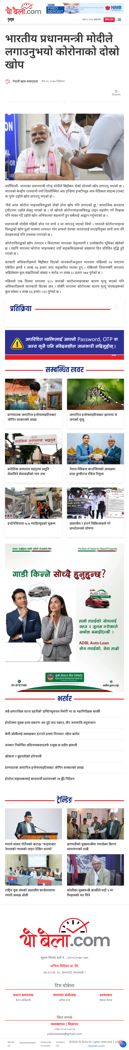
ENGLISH (109, 19)
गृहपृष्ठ (11, 19)
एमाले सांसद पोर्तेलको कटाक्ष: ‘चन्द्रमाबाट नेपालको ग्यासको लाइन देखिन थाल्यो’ (30, 846)
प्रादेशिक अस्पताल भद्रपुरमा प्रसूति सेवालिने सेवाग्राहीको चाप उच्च (28, 471)
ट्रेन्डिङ (64, 800)
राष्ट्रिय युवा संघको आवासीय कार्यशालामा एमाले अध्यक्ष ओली (30, 893)
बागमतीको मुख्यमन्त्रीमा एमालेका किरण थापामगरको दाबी (91, 846)
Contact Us (60, 1044)
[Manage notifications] (121, 1042)
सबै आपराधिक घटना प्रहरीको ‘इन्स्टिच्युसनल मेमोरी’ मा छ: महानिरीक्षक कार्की (52, 711)
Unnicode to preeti (46, 1044)
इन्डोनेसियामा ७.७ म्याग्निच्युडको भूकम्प (31, 524)
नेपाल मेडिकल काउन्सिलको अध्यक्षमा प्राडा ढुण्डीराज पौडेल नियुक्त (92, 471)
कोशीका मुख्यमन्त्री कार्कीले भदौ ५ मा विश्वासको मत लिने (90, 893)
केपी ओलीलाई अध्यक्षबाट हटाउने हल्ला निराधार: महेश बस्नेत (42, 734)
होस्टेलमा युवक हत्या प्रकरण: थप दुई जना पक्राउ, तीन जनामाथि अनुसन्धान (50, 723)
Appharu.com (96, 1046)
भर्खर (64, 699)
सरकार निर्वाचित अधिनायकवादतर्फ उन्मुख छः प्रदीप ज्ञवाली (41, 745)
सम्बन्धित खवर (65, 370)
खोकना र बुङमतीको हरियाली (23, 756)
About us (11, 1044)
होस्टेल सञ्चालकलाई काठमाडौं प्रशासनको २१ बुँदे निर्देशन (39, 779)
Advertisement (27, 1042)
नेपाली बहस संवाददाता (25, 81)
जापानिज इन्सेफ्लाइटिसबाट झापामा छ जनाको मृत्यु (93, 417)
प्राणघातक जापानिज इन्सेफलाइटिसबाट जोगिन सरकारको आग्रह (32, 417)
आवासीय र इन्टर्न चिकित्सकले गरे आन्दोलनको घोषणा (90, 526)
